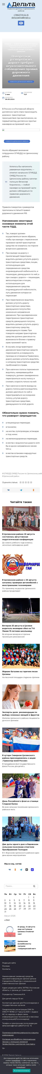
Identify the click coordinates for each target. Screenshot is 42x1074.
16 (34, 903)
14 (24, 903)
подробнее (16, 1060)
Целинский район (11, 476)
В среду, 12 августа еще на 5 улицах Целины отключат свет (26, 930)
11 (10, 903)
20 (20, 906)
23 (34, 906)
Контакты (6, 969)
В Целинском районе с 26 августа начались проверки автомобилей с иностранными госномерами (20, 582)
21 (24, 906)
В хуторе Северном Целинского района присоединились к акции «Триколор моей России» (19, 758)
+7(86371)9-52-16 (21, 15)
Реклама (6, 966)
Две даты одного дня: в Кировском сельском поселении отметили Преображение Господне (20, 847)
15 (29, 903)
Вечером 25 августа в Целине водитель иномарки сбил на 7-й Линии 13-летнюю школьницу (18, 628)
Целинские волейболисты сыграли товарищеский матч (27, 945)
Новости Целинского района (21, 81)
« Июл (7, 920)
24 (5, 909)
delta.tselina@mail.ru (21, 18)
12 (15, 903)
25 (10, 909)
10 (5, 903)
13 (20, 903)
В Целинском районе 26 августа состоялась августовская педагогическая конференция (18, 536)
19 (15, 906)
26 (15, 909)
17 (5, 906)
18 (10, 906)
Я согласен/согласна (21, 1071)
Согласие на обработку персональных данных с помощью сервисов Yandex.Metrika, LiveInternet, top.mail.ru (18, 1041)
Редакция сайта (9, 963)
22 (29, 906)
